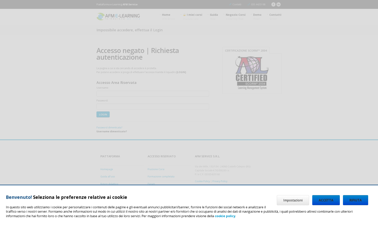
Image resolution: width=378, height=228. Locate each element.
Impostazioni (293, 200)
